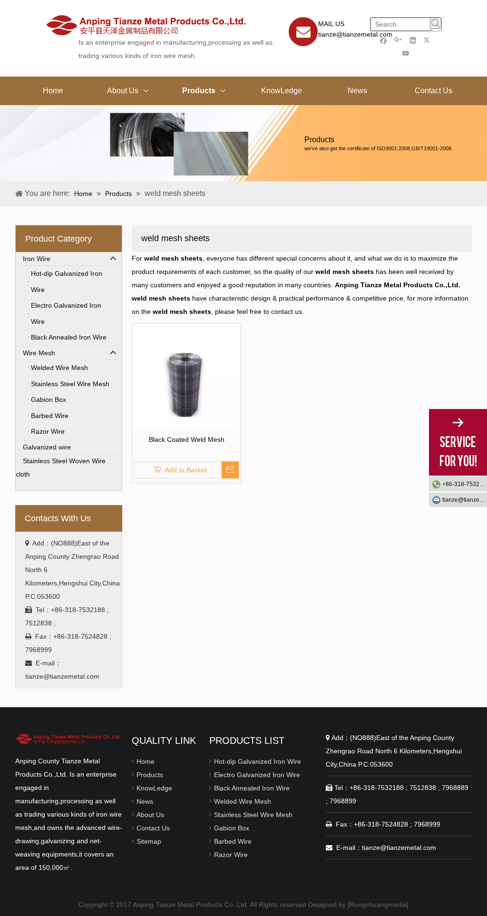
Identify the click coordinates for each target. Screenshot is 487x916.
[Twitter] (428, 40)
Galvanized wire (47, 447)
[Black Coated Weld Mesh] (186, 377)
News (144, 801)
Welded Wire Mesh (242, 801)
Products (149, 775)
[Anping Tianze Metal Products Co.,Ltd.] (68, 738)
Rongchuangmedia (378, 904)
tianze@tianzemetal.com (355, 34)
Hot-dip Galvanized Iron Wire (257, 761)
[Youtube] (406, 53)
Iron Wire (36, 259)
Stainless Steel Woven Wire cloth (61, 467)
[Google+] (398, 40)
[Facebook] (384, 40)
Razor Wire (231, 854)
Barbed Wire (233, 841)
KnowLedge (154, 788)
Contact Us (153, 828)
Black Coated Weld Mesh (186, 439)
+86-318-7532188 (464, 484)
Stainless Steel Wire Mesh (253, 815)
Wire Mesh (39, 353)
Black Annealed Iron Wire (252, 788)
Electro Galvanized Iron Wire (257, 775)
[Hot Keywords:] (435, 23)
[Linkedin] (413, 40)
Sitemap (148, 841)
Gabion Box (231, 828)
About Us (150, 815)
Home (145, 761)
